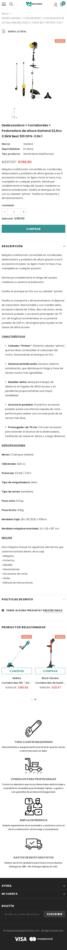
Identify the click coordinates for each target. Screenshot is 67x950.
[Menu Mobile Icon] (4, 4)
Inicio (5, 13)
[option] (33, 71)
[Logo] (34, 4)
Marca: (6, 144)
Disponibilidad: (11, 149)
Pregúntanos (53, 610)
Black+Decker (50, 678)
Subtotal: (7, 218)
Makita (17, 678)
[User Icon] (56, 4)
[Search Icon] (11, 4)
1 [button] (32, 699)
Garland (28, 144)
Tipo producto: (11, 154)
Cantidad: (8, 205)
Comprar (16, 671)
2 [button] (35, 699)
